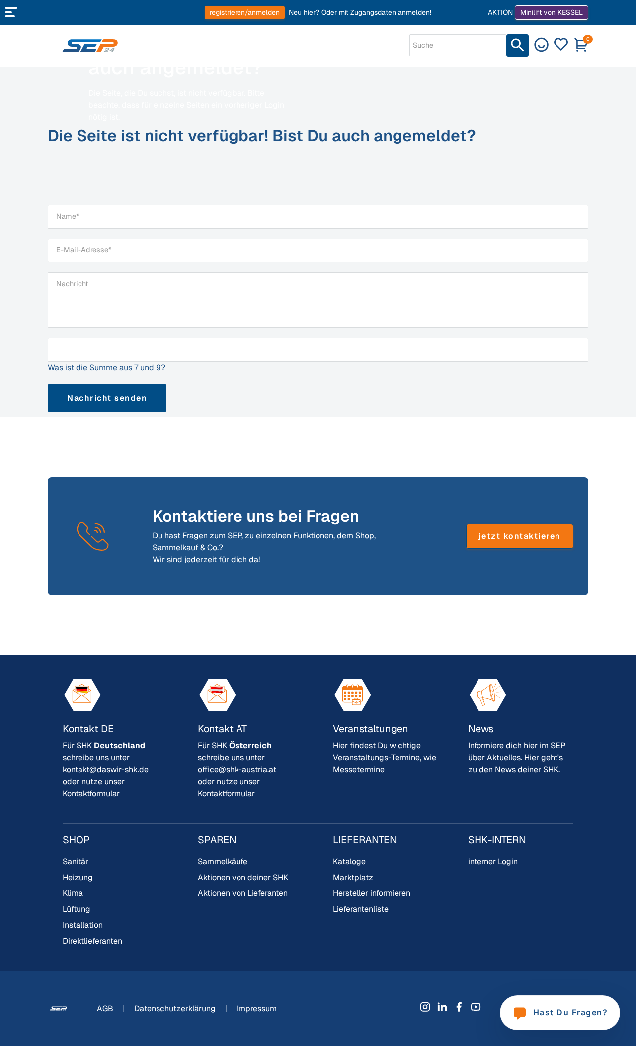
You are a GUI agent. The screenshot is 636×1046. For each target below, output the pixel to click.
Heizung (78, 877)
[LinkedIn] (442, 1007)
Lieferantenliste (361, 909)
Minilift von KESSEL (551, 12)
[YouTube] (476, 1007)
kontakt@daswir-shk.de (106, 769)
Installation (83, 925)
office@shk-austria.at (237, 769)
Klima (73, 893)
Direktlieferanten (92, 941)
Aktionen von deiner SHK (243, 877)
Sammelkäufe (222, 861)
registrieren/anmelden (245, 12)
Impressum (257, 1008)
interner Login (493, 861)
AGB (106, 1008)
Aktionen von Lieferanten (243, 893)
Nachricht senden (107, 398)
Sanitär (75, 861)
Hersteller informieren (371, 893)
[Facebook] (459, 1007)
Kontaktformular (91, 793)
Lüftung (76, 909)
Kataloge (349, 861)
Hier (340, 745)
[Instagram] (425, 1007)
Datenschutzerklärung (176, 1008)
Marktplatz (353, 877)
